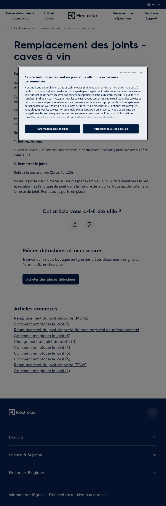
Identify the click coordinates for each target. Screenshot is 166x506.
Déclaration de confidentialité (97, 117)
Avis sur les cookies (54, 117)
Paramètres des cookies (53, 128)
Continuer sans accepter (132, 72)
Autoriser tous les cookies (111, 128)
